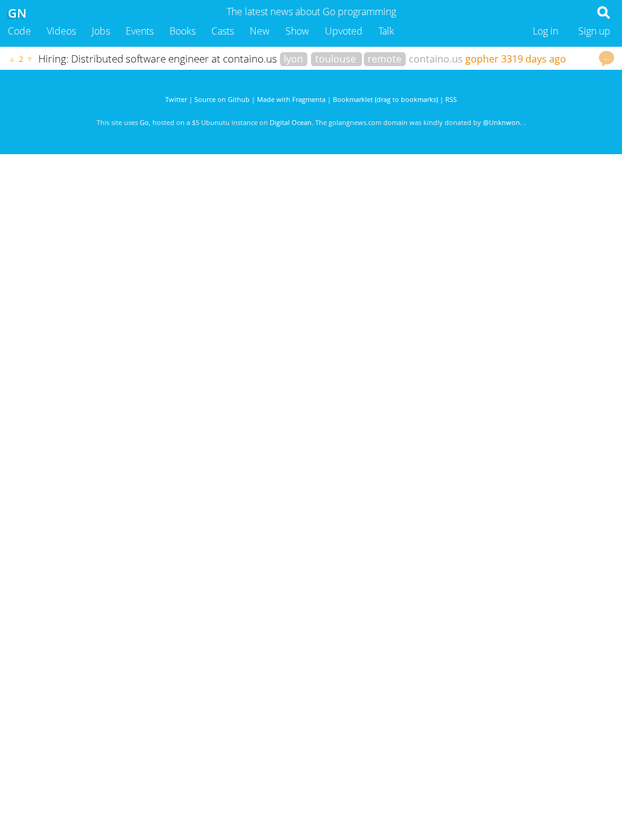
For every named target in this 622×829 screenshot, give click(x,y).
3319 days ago (533, 59)
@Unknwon (501, 122)
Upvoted (344, 31)
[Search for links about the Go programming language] (606, 15)
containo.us (436, 59)
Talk (386, 31)
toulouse (336, 59)
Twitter (176, 99)
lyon (293, 59)
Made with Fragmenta (291, 99)
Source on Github (222, 99)
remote (384, 59)
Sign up (594, 31)
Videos (61, 31)
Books (182, 31)
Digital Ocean (291, 122)
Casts (222, 31)
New (260, 31)
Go (144, 122)
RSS (451, 99)
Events (140, 31)
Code (19, 31)
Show (297, 31)
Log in (545, 31)
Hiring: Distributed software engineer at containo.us (158, 59)
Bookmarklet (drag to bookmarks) (385, 99)
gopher (482, 59)
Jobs (101, 31)
